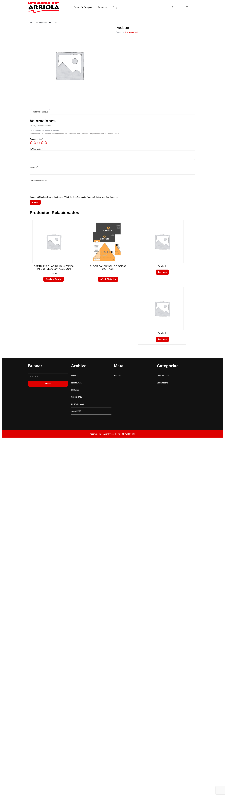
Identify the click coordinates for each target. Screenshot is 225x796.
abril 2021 (75, 390)
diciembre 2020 (77, 404)
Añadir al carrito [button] (53, 279)
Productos (102, 7)
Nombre (34, 167)
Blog (115, 7)
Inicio (32, 22)
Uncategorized (42, 22)
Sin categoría (162, 383)
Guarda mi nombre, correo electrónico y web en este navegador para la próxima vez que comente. (74, 197)
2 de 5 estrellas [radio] (34, 142)
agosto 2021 (76, 383)
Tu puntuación (36, 139)
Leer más (162, 272)
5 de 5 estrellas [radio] (45, 142)
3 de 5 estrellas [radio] (38, 142)
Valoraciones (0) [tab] (40, 112)
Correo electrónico (38, 180)
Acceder (117, 376)
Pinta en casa (163, 376)
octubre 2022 (76, 376)
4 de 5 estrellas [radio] (42, 142)
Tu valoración (36, 149)
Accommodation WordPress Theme (105, 434)
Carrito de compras (83, 7)
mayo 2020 (76, 411)
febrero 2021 (76, 397)
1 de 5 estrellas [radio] (31, 142)
